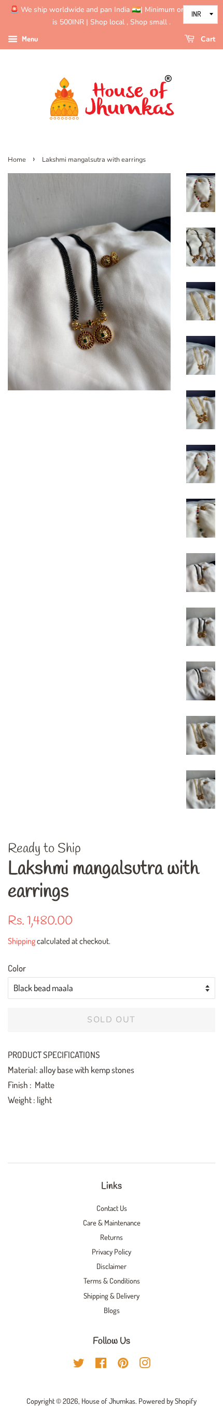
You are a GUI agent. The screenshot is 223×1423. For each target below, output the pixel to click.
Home (17, 159)
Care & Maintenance (112, 1222)
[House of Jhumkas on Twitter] (79, 1364)
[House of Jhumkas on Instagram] (144, 1364)
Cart (207, 39)
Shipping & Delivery (111, 1295)
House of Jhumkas (108, 1400)
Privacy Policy (111, 1251)
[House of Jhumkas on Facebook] (101, 1364)
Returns (111, 1237)
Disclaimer (111, 1266)
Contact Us (111, 1208)
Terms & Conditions (111, 1280)
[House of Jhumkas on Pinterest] (123, 1364)
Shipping (21, 941)
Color (17, 968)
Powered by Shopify (167, 1400)
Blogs (112, 1310)
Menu (29, 38)
